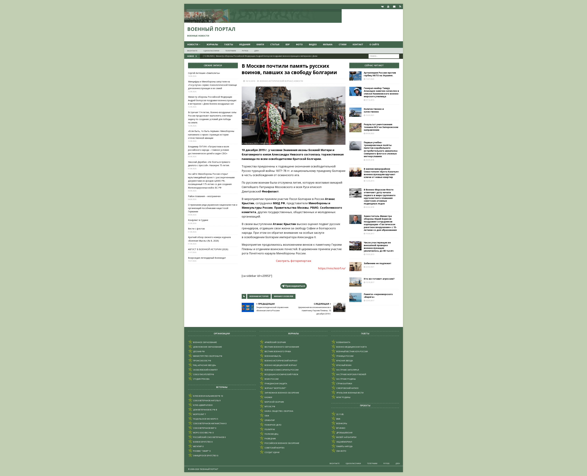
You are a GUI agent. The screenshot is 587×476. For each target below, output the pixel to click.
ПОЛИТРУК (269, 429)
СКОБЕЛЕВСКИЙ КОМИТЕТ (205, 369)
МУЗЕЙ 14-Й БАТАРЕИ (346, 437)
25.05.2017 (370, 300)
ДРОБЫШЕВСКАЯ (344, 432)
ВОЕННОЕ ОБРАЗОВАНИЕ (205, 342)
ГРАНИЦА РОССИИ (344, 356)
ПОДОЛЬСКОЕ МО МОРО (205, 418)
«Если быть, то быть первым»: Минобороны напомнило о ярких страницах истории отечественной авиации (211, 134)
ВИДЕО (313, 44)
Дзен (256, 51)
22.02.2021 (370, 267)
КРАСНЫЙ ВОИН (343, 365)
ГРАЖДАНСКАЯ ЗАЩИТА (275, 383)
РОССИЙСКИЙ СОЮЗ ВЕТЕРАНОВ (208, 437)
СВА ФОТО (341, 451)
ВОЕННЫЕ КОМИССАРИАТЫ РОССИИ (281, 369)
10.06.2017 (370, 233)
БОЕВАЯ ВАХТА (343, 342)
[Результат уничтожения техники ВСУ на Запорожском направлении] (355, 127)
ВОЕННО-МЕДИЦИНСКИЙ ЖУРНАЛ (280, 365)
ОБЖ (266, 415)
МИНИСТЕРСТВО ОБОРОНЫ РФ (207, 356)
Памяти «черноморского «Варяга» (378, 295)
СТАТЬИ (274, 44)
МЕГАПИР (197, 446)
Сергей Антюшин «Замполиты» (204, 73)
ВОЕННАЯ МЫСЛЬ (272, 356)
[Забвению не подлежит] (355, 266)
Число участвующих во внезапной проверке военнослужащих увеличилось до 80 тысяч (378, 246)
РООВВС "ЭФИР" (201, 451)
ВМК (338, 418)
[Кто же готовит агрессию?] (355, 282)
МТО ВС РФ (269, 406)
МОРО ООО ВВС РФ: (202, 432)
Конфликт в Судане (198, 220)
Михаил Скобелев (283, 296)
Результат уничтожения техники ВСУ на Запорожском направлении (381, 127)
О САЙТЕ (374, 44)
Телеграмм (230, 51)
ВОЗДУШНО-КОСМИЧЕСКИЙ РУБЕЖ (281, 374)
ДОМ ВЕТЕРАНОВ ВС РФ (204, 409)
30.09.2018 (370, 160)
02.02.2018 (370, 207)
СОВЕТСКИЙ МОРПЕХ (274, 447)
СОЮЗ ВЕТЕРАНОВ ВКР (204, 428)
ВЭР (288, 44)
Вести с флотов (196, 228)
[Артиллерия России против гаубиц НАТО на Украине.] (355, 76)
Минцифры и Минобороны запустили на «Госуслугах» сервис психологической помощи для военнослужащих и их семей (212, 85)
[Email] (394, 6)
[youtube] (388, 6)
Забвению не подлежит (377, 263)
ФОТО (299, 44)
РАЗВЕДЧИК (270, 438)
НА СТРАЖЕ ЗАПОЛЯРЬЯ (347, 369)
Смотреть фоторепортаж (293, 261)
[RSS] (400, 6)
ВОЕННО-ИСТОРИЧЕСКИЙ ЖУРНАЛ (276, 81)
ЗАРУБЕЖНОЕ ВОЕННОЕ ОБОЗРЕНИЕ (281, 392)
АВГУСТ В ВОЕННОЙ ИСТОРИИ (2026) (208, 249)
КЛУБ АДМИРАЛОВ (202, 405)
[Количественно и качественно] (355, 112)
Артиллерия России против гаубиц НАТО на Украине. (380, 74)
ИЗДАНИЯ (244, 44)
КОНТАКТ (358, 44)
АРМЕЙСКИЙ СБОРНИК (275, 342)
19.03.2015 (370, 254)
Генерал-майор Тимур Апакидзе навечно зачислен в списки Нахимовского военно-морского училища (381, 92)
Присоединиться (295, 285)
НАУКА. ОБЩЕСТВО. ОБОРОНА (278, 411)
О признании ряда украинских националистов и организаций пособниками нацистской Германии (212, 208)
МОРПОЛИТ (198, 414)
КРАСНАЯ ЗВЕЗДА (344, 360)
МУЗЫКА (327, 44)
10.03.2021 (370, 115)
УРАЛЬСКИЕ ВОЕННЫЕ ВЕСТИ (350, 392)
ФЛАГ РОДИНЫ (343, 397)
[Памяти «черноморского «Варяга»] (355, 297)
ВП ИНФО (340, 428)
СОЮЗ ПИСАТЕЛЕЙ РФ (203, 374)
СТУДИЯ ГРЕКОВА (201, 379)
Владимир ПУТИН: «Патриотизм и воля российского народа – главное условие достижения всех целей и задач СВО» (208, 150)
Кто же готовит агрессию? (379, 278)
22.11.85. (340, 414)
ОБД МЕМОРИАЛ (344, 441)
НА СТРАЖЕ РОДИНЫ (346, 379)
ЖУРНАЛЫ (212, 44)
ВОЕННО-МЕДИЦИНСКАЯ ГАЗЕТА (351, 346)
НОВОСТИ (192, 44)
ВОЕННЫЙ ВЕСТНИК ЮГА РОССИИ (352, 351)
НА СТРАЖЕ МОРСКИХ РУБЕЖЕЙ (351, 374)
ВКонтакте (192, 51)
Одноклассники (211, 51)
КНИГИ (260, 44)
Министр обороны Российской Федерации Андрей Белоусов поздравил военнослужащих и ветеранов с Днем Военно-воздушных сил (212, 100)
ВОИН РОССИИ (271, 379)
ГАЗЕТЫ (228, 44)
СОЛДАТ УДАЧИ (271, 452)
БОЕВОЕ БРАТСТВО (202, 441)
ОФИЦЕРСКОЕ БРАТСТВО (205, 455)
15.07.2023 (370, 79)
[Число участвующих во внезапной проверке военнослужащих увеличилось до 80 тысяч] (355, 245)
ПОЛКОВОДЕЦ (271, 434)
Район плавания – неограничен (204, 196)
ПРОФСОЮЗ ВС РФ (202, 360)
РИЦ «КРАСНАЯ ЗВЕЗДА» (204, 365)
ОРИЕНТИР (269, 420)
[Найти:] (384, 56)
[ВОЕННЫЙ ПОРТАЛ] (263, 21)
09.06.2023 (370, 133)
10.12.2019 (250, 81)
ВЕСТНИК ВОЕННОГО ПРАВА (277, 351)
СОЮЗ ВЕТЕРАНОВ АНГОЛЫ (206, 400)
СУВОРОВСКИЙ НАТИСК (347, 388)
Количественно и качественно (374, 110)
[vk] (382, 6)
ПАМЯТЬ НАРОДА (344, 446)
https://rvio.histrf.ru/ (331, 268)
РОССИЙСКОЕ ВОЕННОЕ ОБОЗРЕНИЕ (281, 443)
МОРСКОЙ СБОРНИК (274, 401)
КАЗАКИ (268, 397)
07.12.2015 (370, 100)
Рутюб (245, 51)
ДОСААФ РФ (199, 351)
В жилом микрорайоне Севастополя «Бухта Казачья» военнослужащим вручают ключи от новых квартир (381, 173)
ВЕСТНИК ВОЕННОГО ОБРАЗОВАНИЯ (281, 346)
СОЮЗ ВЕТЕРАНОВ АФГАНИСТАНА (209, 423)
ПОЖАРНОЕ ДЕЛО (272, 424)
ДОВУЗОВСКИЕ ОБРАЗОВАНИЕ (207, 346)
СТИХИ (342, 44)
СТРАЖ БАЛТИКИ (344, 383)
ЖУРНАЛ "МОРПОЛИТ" (275, 388)
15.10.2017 (370, 282)
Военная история (258, 296)
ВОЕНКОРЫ (341, 423)
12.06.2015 (370, 181)
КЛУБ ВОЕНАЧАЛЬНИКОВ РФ (206, 396)
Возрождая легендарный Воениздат (207, 257)
